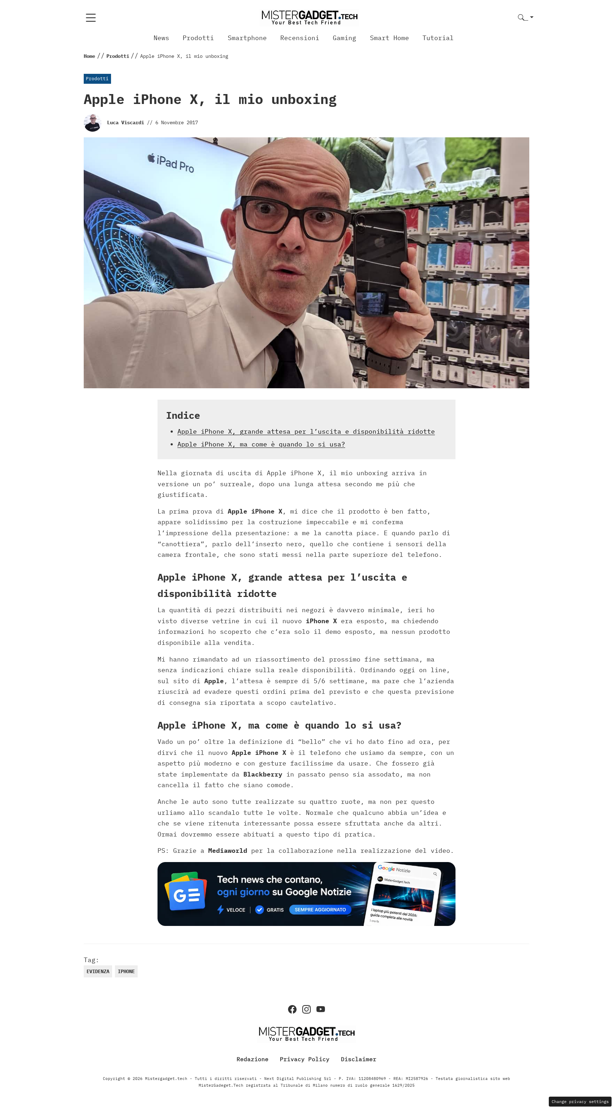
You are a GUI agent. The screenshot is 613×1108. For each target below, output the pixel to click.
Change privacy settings (580, 1101)
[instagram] (306, 1009)
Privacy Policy (305, 1058)
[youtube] (320, 1009)
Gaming (344, 38)
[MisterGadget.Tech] (309, 17)
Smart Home (389, 38)
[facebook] (292, 1009)
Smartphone (247, 38)
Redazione (253, 1058)
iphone (126, 971)
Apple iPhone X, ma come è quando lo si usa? (261, 444)
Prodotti (198, 38)
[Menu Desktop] (91, 18)
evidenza (98, 971)
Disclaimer (358, 1058)
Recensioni (299, 38)
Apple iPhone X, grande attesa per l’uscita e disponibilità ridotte (306, 431)
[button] (526, 17)
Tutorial (438, 38)
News (161, 38)
